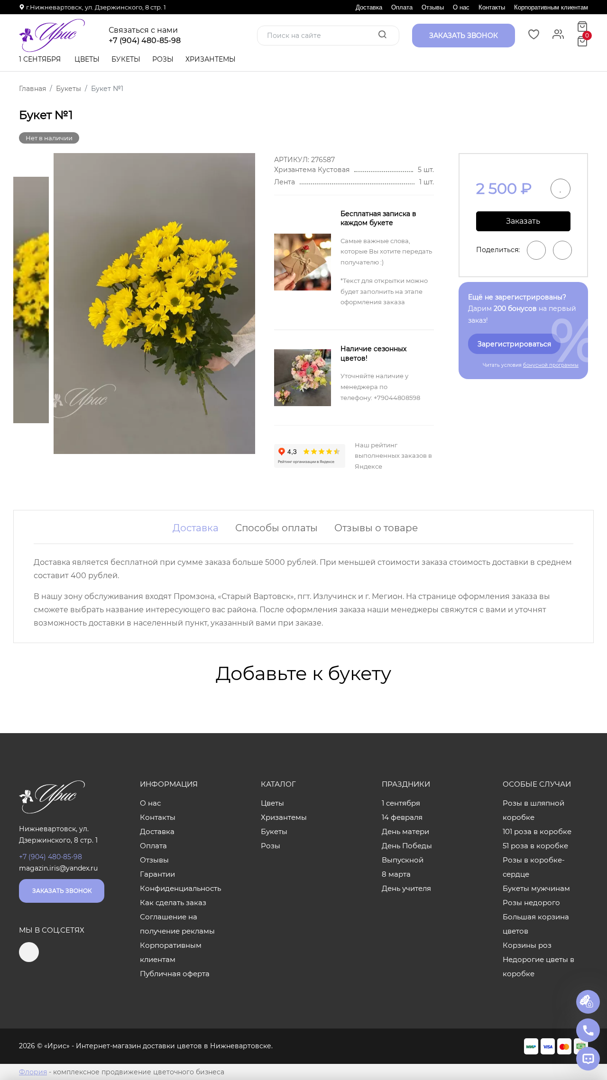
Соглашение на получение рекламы (177, 923)
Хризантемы (210, 59)
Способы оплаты (276, 528)
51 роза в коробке (535, 845)
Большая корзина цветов (536, 923)
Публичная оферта (175, 973)
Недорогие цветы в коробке (538, 966)
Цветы (87, 59)
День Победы (407, 845)
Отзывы (433, 7)
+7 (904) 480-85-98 (145, 41)
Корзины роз (527, 945)
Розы (163, 59)
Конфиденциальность (180, 888)
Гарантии (157, 874)
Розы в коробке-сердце (534, 867)
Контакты (491, 7)
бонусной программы (551, 365)
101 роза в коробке (537, 831)
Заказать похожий (523, 224)
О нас (461, 7)
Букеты (125, 59)
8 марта (396, 874)
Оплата (402, 7)
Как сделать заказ (173, 902)
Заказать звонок (62, 890)
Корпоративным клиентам (551, 7)
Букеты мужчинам (536, 888)
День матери (405, 831)
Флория (33, 1072)
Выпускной (402, 859)
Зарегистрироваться (514, 344)
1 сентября (40, 59)
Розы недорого (531, 902)
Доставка (369, 7)
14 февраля (402, 817)
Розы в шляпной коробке (533, 810)
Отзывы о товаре (376, 528)
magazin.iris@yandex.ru (58, 868)
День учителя (406, 888)
